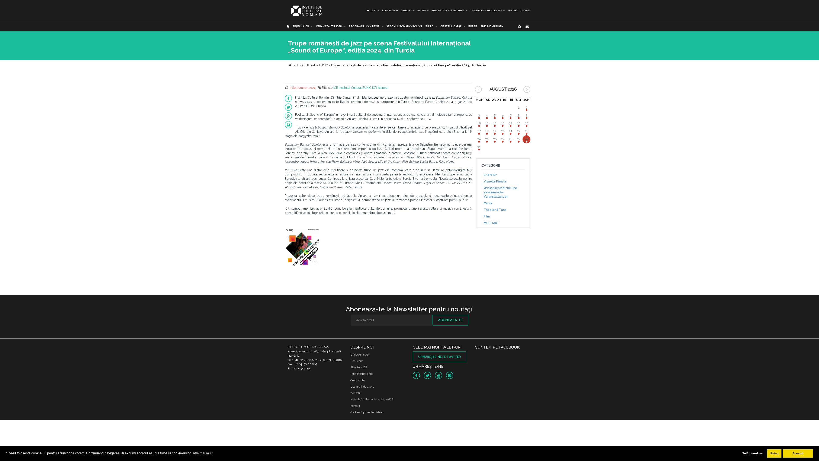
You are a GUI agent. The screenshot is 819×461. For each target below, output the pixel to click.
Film (487, 216)
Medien (421, 10)
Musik (488, 203)
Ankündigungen (492, 26)
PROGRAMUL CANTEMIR (364, 26)
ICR (335, 87)
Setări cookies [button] (752, 453)
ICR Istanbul (380, 87)
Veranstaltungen (329, 26)
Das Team (356, 361)
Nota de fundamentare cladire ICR (372, 399)
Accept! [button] (798, 453)
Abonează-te (450, 320)
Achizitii (355, 393)
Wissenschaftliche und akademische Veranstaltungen (500, 192)
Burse (472, 26)
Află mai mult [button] (202, 453)
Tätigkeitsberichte (361, 373)
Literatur (490, 175)
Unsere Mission (360, 354)
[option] (303, 248)
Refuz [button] (774, 453)
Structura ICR (358, 367)
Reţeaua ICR (301, 26)
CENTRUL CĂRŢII (451, 26)
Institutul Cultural (350, 87)
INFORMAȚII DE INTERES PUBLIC (448, 10)
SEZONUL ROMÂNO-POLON (404, 26)
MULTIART (491, 223)
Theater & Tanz (495, 210)
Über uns (406, 10)
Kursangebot (390, 10)
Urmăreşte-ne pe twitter (439, 357)
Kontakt (513, 10)
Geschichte (357, 380)
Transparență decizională (486, 10)
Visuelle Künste (495, 181)
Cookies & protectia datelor (367, 412)
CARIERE (525, 10)
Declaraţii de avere (362, 386)
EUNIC (429, 26)
